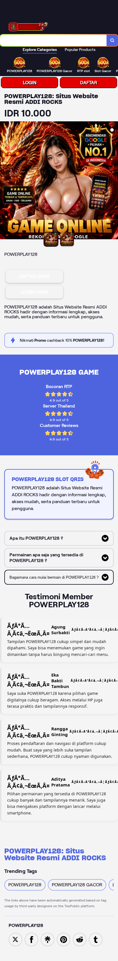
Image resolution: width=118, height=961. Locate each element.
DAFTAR (88, 82)
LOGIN (29, 82)
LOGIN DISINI (34, 292)
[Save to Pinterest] (63, 939)
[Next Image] (113, 181)
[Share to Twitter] (15, 939)
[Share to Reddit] (79, 939)
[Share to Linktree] (47, 939)
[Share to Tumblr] (96, 939)
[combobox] (53, 40)
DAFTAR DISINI (34, 276)
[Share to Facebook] (31, 939)
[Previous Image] (4, 181)
